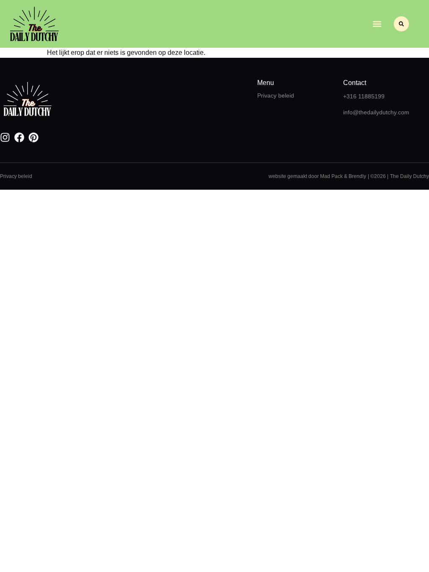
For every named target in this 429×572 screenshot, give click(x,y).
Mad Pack (331, 176)
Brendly (357, 176)
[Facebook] (19, 137)
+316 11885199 (364, 96)
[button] (377, 24)
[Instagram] (5, 137)
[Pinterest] (33, 137)
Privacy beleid (275, 95)
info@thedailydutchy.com (376, 112)
